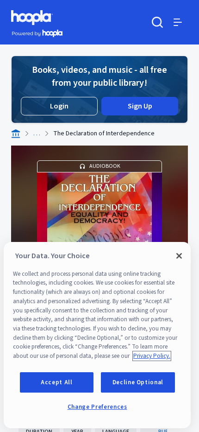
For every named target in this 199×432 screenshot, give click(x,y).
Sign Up (140, 106)
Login (59, 106)
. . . (36, 133)
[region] (97, 335)
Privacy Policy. (151, 356)
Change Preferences (97, 407)
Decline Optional (138, 382)
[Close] (179, 256)
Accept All (57, 382)
